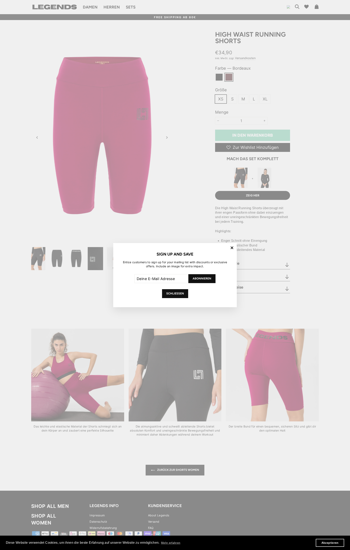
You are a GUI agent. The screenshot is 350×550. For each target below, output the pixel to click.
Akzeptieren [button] (330, 542)
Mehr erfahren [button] (170, 542)
